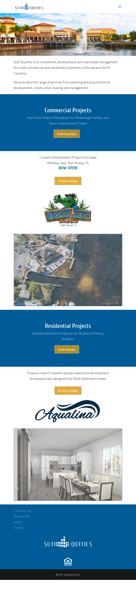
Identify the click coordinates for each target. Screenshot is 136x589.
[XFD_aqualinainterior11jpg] (68, 499)
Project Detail (68, 181)
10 (80, 298)
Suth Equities (66, 134)
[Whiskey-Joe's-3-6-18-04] (68, 305)
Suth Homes (66, 349)
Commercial (22, 511)
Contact (19, 527)
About (18, 522)
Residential (22, 516)
